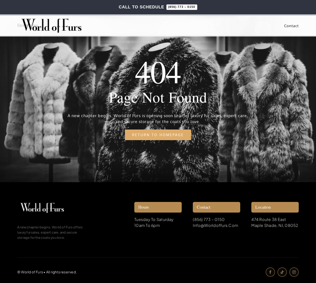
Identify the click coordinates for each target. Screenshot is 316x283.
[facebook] (270, 272)
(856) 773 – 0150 (209, 219)
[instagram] (294, 272)
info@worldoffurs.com (215, 225)
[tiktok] (282, 272)
